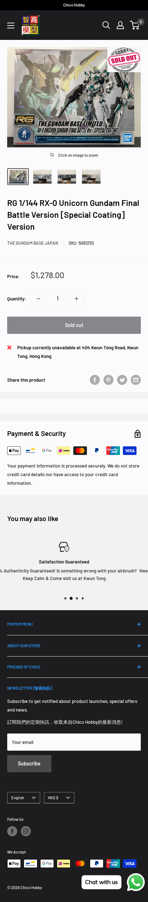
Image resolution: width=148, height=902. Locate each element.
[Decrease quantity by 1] (38, 298)
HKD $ (53, 797)
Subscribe (29, 763)
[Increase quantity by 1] (76, 298)
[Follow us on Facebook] (12, 831)
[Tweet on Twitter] (122, 380)
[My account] (120, 25)
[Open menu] (10, 25)
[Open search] (106, 25)
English (17, 797)
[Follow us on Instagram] (26, 831)
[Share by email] (136, 380)
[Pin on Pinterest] (108, 380)
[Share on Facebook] (95, 380)
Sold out (74, 325)
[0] (134, 25)
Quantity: (16, 299)
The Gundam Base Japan (32, 242)
